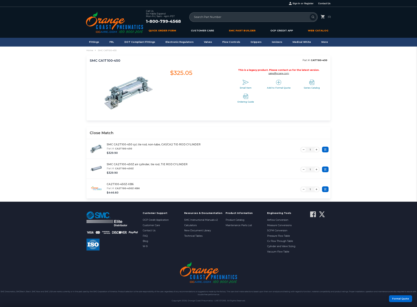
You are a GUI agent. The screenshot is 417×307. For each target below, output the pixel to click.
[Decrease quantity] (303, 149)
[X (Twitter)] (322, 214)
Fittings (94, 42)
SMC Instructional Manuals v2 (201, 219)
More (324, 42)
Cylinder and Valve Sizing (281, 246)
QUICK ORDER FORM (162, 30)
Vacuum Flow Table (278, 251)
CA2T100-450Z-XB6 (120, 184)
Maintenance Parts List (239, 225)
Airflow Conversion (277, 219)
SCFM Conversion (277, 230)
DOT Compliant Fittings (139, 42)
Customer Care (151, 225)
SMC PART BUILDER (242, 30)
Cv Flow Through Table (280, 241)
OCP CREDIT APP (281, 30)
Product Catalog (235, 219)
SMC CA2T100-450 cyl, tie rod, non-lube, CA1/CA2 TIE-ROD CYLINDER (154, 144)
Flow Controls (231, 42)
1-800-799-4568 (163, 21)
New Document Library (197, 230)
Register (309, 3)
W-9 (145, 246)
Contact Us (324, 3)
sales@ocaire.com (278, 73)
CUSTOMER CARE (202, 30)
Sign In (296, 3)
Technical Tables (193, 235)
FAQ (145, 235)
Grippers (256, 42)
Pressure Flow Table (278, 235)
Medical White (302, 42)
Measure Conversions (279, 225)
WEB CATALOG (318, 30)
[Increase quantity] (316, 149)
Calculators (190, 225)
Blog (145, 241)
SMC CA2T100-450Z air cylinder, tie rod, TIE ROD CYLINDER (147, 164)
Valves (208, 42)
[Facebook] (313, 214)
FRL (111, 42)
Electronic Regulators (179, 42)
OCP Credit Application (156, 219)
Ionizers (277, 42)
